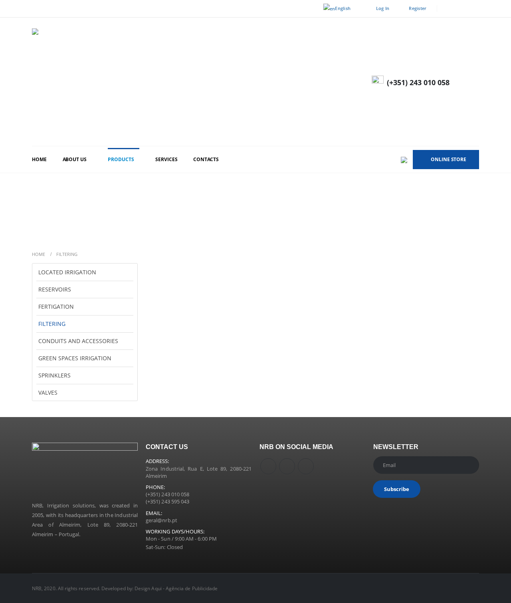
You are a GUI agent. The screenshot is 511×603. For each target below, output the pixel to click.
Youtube (287, 466)
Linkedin (306, 466)
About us (75, 159)
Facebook (268, 466)
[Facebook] (448, 9)
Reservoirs (54, 289)
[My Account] (472, 81)
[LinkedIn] (473, 9)
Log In (383, 8)
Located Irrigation (67, 272)
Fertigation (56, 306)
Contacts (205, 159)
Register (417, 8)
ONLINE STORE (448, 159)
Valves (47, 392)
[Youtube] (461, 9)
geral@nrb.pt (161, 520)
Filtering (51, 323)
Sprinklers (54, 375)
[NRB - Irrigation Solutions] (151, 81)
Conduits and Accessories (78, 341)
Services (166, 159)
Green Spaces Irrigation (74, 358)
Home (39, 159)
